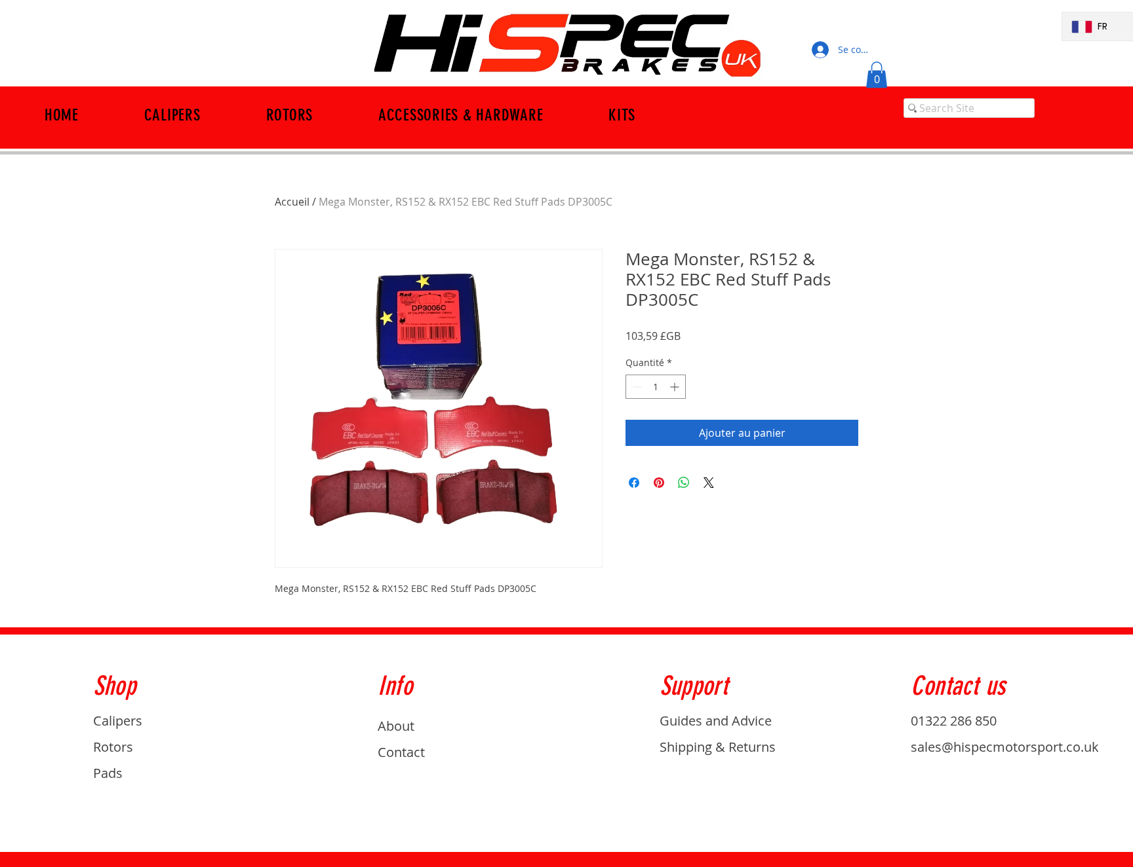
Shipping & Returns (718, 747)
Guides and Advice (716, 720)
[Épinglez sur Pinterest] (659, 482)
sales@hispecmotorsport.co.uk (1005, 747)
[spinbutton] (655, 386)
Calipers (117, 720)
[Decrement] (635, 386)
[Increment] (675, 386)
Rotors (113, 747)
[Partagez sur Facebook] (634, 482)
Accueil (292, 201)
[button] (876, 75)
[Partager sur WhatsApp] (684, 482)
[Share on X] (709, 482)
